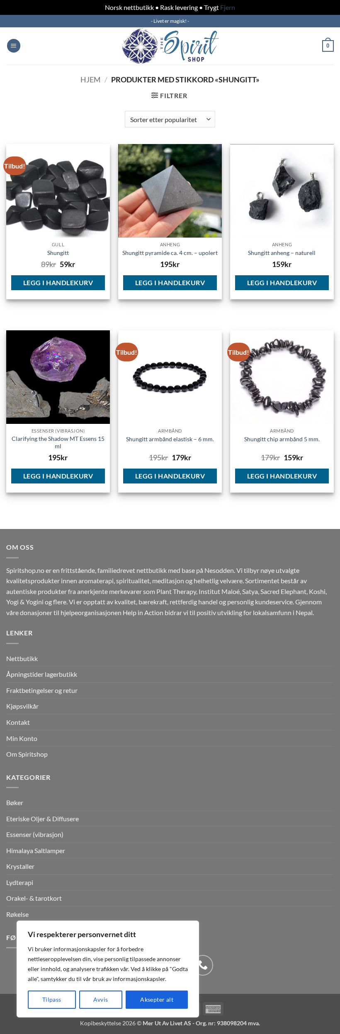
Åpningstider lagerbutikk (41, 674)
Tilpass (51, 999)
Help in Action (143, 612)
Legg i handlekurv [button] (58, 282)
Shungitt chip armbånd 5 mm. (282, 438)
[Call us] (202, 965)
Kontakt (18, 722)
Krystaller (20, 866)
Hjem (90, 79)
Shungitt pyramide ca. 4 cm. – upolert (170, 252)
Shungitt (58, 252)
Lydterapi (19, 882)
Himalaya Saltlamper (35, 850)
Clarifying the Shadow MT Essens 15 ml (58, 442)
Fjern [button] (227, 7)
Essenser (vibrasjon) (34, 834)
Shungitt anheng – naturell (282, 252)
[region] (108, 969)
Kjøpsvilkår (22, 706)
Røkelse (17, 914)
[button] (13, 46)
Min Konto (21, 738)
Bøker (14, 802)
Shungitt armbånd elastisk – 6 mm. (170, 438)
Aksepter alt (156, 999)
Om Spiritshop (27, 754)
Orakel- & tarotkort (34, 898)
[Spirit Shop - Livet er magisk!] (170, 46)
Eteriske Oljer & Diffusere (42, 818)
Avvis (100, 999)
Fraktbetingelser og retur (42, 690)
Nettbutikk (22, 658)
